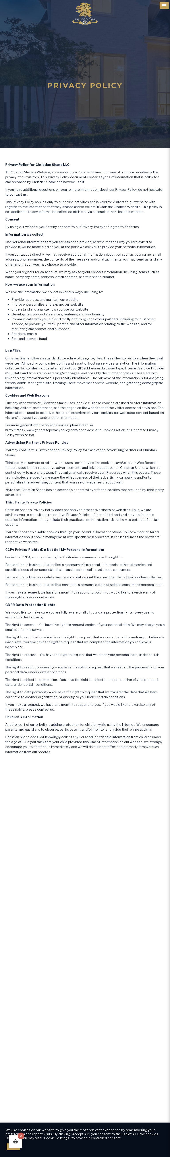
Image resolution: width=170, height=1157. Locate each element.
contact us (18, 194)
